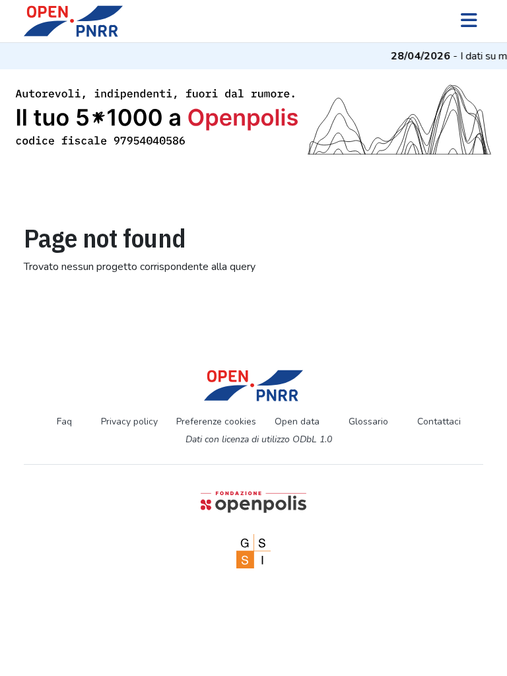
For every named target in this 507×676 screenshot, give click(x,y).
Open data (297, 421)
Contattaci (439, 421)
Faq (64, 421)
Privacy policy (129, 421)
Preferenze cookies (216, 421)
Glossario (368, 421)
